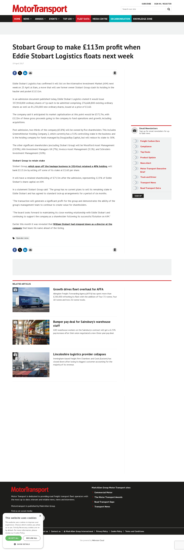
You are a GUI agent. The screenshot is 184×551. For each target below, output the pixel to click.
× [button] (40, 516)
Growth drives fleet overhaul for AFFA (78, 289)
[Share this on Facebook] (15, 73)
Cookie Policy (116, 531)
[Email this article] (30, 73)
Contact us (56, 531)
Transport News (102, 506)
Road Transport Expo (104, 501)
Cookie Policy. (19, 533)
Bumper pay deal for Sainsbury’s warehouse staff (81, 324)
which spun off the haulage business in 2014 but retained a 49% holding (67, 166)
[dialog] (23, 530)
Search (169, 8)
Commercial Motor (103, 492)
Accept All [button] (13, 538)
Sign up (138, 196)
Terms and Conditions (134, 531)
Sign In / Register (162, 4)
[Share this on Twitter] (20, 73)
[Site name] (40, 13)
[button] (22, 544)
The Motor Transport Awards (108, 497)
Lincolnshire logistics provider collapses (79, 354)
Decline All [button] (31, 538)
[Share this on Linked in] (25, 73)
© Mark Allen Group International (78, 531)
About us (44, 531)
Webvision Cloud (98, 540)
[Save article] (115, 73)
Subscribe (146, 4)
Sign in (83, 68)
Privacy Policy (102, 531)
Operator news (22, 238)
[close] (117, 68)
